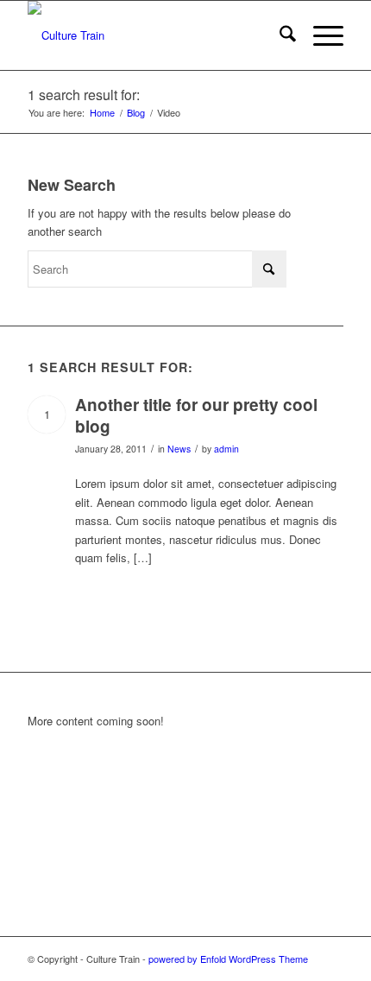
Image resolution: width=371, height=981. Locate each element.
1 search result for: (84, 94)
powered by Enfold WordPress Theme (228, 958)
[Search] (279, 35)
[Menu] (319, 35)
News (179, 448)
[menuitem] (279, 35)
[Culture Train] (154, 35)
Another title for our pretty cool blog (196, 415)
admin (226, 448)
